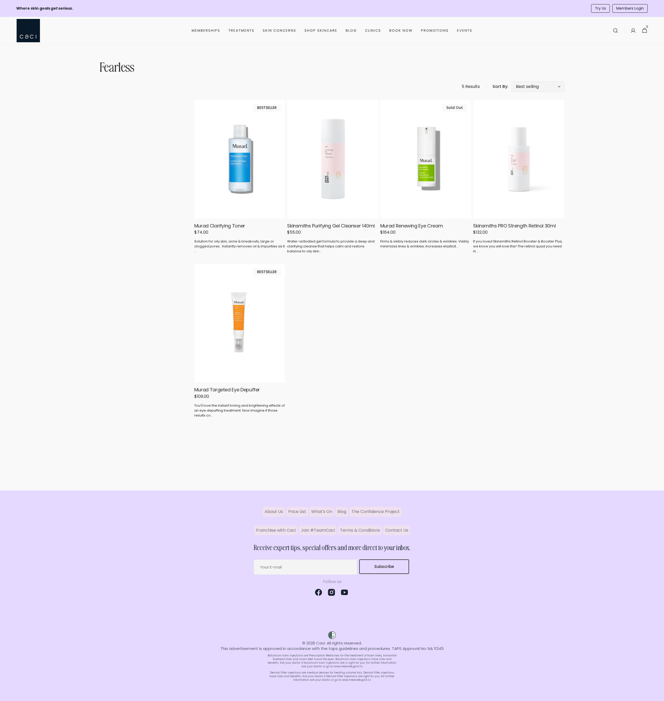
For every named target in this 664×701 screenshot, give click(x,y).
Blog (341, 512)
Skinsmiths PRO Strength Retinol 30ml (514, 226)
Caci (320, 643)
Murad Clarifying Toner (219, 226)
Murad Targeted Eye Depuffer (227, 389)
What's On (321, 512)
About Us (274, 512)
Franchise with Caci (276, 530)
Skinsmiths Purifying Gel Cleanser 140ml (331, 226)
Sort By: (500, 86)
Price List (297, 512)
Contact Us (396, 530)
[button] (615, 30)
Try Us (600, 8)
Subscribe (384, 566)
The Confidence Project (375, 512)
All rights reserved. (344, 643)
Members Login (630, 8)
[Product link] (239, 179)
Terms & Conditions (360, 530)
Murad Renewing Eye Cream (411, 226)
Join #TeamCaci (318, 530)
